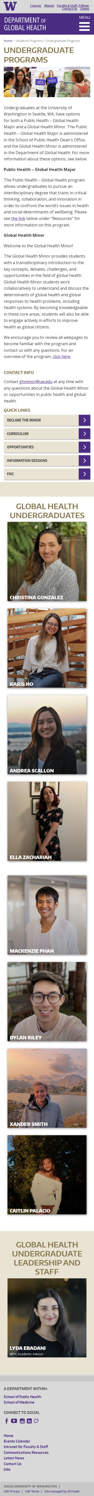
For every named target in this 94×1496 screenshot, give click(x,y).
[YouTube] (14, 1421)
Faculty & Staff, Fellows (73, 5)
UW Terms (32, 1491)
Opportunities (20, 447)
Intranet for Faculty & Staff (26, 1447)
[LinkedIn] (29, 1421)
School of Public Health (22, 1397)
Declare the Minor (24, 420)
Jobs (7, 1469)
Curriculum (18, 434)
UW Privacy (12, 1491)
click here (61, 356)
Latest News (14, 1458)
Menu (84, 17)
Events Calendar (17, 1441)
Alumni (49, 5)
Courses (35, 5)
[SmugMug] (37, 1421)
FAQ (10, 474)
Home (8, 41)
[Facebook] (7, 1421)
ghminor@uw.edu (35, 381)
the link (18, 218)
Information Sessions (27, 460)
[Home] (25, 24)
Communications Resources (26, 1452)
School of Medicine (19, 1402)
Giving (84, 8)
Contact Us (69, 8)
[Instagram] (22, 1421)
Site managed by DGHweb (61, 1491)
